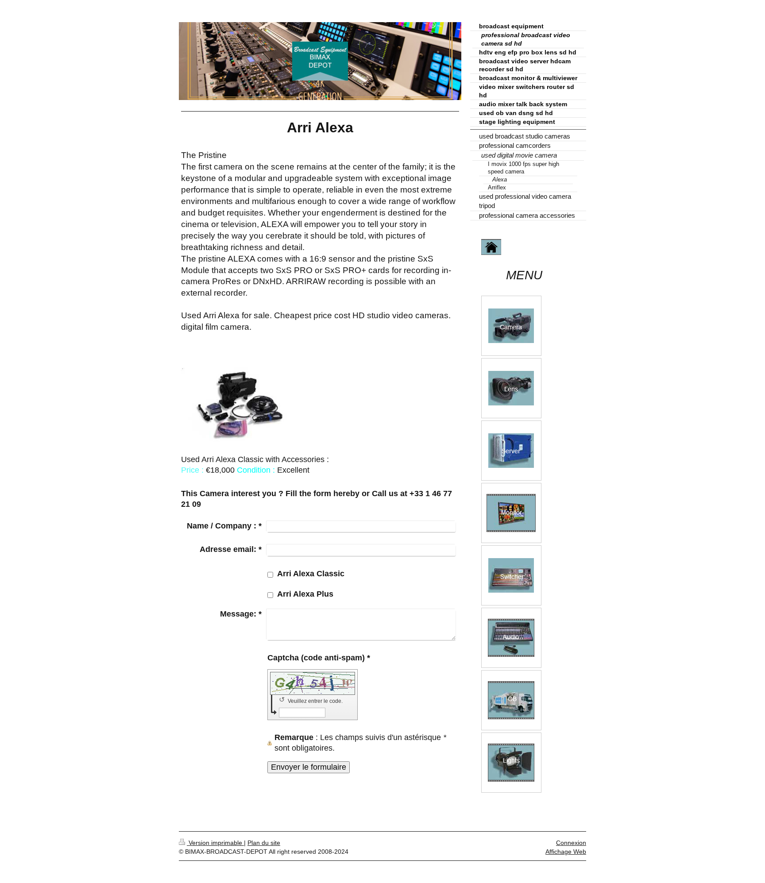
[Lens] (511, 388)
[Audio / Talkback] (511, 638)
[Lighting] (511, 763)
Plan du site (263, 842)
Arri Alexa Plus (305, 594)
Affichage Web (565, 851)
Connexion (571, 842)
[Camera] (511, 325)
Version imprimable (215, 842)
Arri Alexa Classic (310, 573)
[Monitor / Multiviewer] (511, 513)
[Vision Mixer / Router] (511, 575)
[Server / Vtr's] (511, 450)
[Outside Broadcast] (511, 700)
